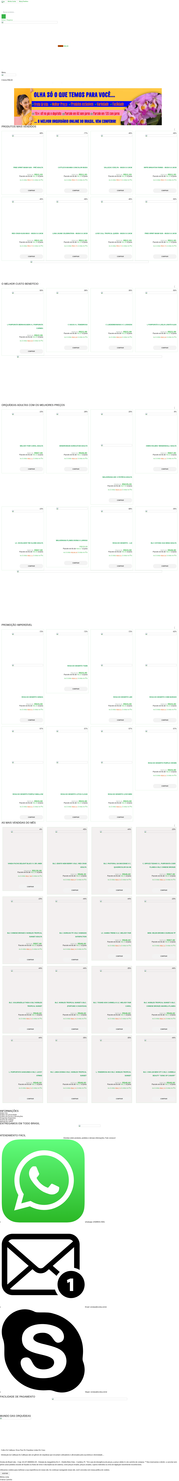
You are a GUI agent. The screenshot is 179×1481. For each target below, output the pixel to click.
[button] (31, 190)
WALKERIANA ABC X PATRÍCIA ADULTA (117, 477)
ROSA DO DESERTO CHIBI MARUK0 (163, 697)
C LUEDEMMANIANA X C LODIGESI (119, 325)
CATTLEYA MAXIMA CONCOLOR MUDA (73, 167)
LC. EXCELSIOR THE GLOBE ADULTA (29, 543)
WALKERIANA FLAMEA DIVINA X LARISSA (72, 540)
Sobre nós (4, 1113)
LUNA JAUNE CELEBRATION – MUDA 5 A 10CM (70, 233)
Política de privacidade (8, 1115)
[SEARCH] (4, 16)
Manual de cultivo (6, 1121)
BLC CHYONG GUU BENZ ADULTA (164, 543)
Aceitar (5, 1473)
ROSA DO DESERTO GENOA (32, 697)
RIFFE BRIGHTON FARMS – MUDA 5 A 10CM (160, 167)
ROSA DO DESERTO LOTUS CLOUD (74, 794)
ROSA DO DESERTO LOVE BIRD (120, 794)
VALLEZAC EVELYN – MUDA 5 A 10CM (118, 167)
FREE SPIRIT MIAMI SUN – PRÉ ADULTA (28, 167)
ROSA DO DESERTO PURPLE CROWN (162, 763)
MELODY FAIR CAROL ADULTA (31, 446)
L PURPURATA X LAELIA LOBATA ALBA (162, 325)
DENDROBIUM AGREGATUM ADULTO (73, 446)
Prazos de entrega (6, 1120)
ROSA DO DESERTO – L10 (122, 543)
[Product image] (116, 460)
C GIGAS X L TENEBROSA (78, 325)
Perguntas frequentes (8, 1118)
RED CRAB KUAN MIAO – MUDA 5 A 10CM (27, 233)
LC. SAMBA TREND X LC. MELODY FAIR (116, 933)
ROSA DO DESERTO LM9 (122, 697)
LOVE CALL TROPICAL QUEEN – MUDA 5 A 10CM (113, 233)
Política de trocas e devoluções (11, 1116)
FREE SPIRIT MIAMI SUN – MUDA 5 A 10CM (161, 233)
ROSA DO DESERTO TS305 (77, 666)
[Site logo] (12, 6)
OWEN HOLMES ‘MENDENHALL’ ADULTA (161, 446)
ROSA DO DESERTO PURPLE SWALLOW (28, 794)
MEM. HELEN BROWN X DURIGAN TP (161, 933)
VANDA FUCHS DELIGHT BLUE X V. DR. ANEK (25, 863)
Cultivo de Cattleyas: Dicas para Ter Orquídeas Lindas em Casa (23, 1450)
